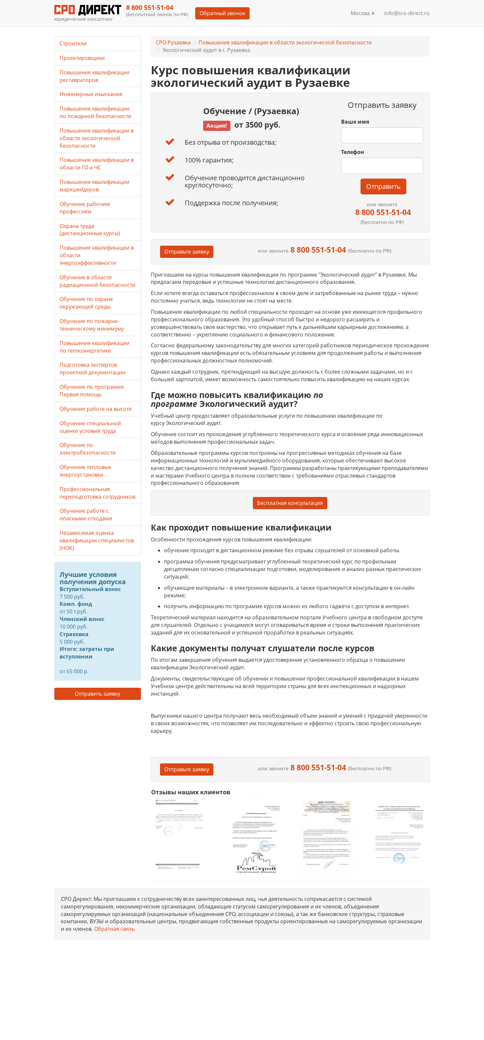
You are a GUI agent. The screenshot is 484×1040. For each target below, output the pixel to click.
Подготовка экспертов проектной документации (92, 368)
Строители (73, 43)
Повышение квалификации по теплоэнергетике (94, 346)
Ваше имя (355, 121)
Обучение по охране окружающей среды (86, 302)
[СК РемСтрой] (254, 837)
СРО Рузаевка (173, 42)
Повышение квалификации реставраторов (94, 76)
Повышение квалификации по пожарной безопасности (95, 112)
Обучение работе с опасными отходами (86, 514)
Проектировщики (82, 58)
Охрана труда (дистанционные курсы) (90, 229)
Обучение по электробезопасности (88, 448)
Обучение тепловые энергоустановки (85, 470)
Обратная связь (114, 928)
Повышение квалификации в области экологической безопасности (285, 42)
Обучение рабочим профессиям (85, 207)
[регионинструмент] (182, 834)
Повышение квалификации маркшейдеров (94, 185)
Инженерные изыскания (91, 94)
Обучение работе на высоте (96, 408)
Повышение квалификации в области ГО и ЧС (97, 163)
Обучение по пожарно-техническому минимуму (92, 324)
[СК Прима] (398, 838)
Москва (361, 13)
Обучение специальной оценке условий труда (90, 427)
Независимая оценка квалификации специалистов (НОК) (97, 540)
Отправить (383, 186)
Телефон (352, 152)
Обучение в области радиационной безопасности (97, 281)
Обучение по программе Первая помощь (92, 390)
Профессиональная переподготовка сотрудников (97, 492)
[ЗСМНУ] (326, 837)
